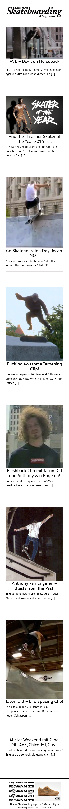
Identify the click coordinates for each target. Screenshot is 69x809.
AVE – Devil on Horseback (35, 61)
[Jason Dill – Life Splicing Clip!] (34, 659)
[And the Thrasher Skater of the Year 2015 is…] (34, 115)
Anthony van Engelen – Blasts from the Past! (34, 585)
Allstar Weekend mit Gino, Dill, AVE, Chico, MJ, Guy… (34, 742)
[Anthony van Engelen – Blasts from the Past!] (34, 544)
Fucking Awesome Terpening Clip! (34, 366)
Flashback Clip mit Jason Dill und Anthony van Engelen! (34, 472)
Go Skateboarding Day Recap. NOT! (34, 252)
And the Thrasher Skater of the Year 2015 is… (35, 138)
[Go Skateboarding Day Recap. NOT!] (34, 212)
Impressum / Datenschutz (39, 807)
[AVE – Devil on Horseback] (34, 43)
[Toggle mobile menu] (61, 21)
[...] (53, 74)
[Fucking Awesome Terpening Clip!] (34, 324)
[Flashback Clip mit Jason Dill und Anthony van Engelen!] (34, 436)
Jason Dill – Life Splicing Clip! (34, 701)
